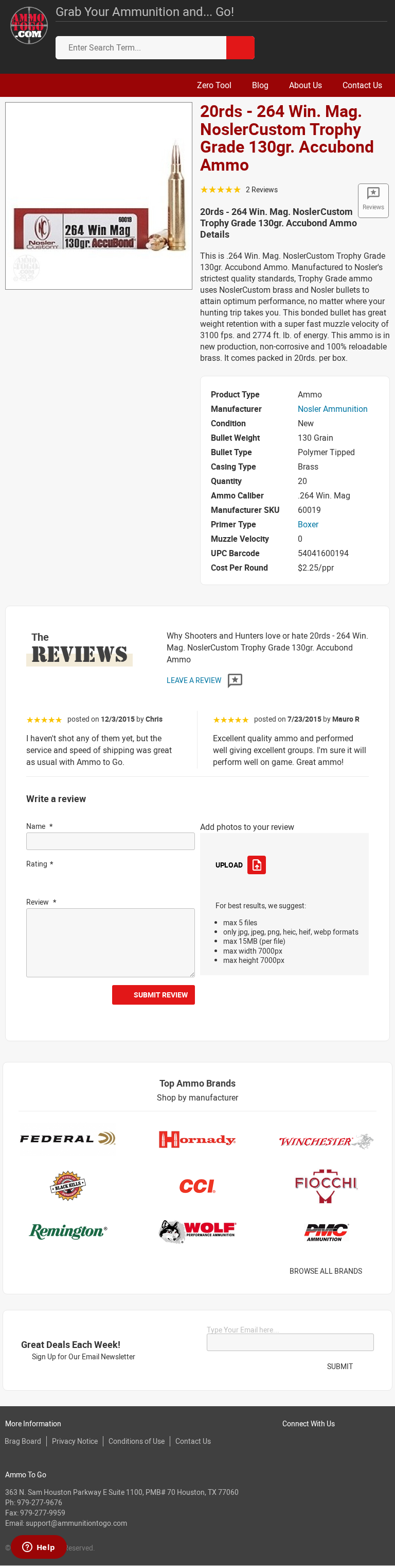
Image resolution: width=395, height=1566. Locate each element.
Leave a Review (195, 680)
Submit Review (161, 994)
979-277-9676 (39, 1502)
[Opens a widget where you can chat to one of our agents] (38, 1548)
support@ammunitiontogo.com (76, 1523)
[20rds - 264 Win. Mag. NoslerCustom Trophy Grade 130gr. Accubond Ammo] (98, 195)
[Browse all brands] (375, 1271)
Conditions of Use (137, 1441)
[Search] (240, 47)
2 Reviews (262, 189)
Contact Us (193, 1441)
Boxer (308, 524)
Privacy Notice (75, 1441)
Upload (229, 865)
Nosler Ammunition (333, 408)
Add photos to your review (247, 826)
